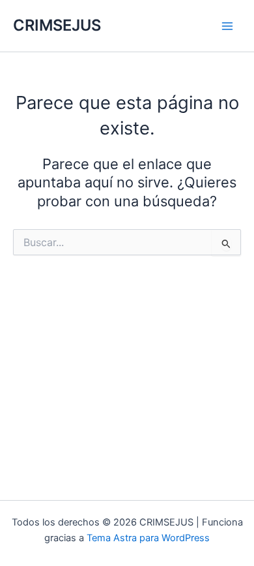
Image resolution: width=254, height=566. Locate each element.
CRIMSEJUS (57, 25)
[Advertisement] (127, 376)
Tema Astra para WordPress (148, 538)
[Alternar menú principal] (227, 26)
